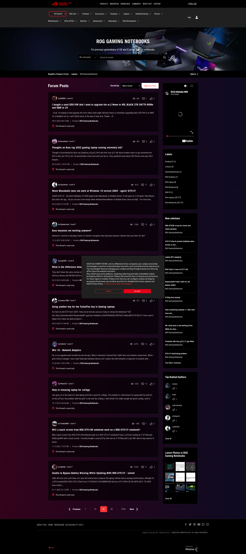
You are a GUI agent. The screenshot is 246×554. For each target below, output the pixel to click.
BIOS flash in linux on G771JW (176, 269)
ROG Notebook (170, 187)
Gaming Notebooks (172, 172)
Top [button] (52, 548)
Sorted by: (114, 85)
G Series (168, 167)
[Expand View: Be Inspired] (65, 14)
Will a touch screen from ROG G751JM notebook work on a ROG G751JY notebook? (96, 429)
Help (189, 17)
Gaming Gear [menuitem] (97, 21)
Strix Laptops (170, 197)
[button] (169, 466)
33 (112, 509)
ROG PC (168, 192)
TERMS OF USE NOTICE (150, 533)
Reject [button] (108, 291)
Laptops (74, 74)
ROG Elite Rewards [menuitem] (129, 21)
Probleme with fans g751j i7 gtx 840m (179, 341)
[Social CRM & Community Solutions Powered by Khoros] (191, 548)
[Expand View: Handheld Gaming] (150, 14)
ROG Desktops (170, 177)
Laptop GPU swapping (173, 257)
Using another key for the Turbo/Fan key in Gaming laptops (83, 306)
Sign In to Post (150, 86)
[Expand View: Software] (91, 14)
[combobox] (132, 57)
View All (168, 498)
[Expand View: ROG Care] (78, 14)
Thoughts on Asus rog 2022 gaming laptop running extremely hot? (87, 147)
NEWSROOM (59, 525)
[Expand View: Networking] (118, 21)
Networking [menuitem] (112, 21)
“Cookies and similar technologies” (118, 284)
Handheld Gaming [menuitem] (142, 14)
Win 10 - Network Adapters (66, 350)
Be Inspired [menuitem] (58, 14)
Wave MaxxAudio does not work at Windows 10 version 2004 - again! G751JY (94, 190)
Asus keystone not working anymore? (71, 230)
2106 (123, 509)
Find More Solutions (173, 363)
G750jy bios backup (172, 297)
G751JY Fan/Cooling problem (176, 353)
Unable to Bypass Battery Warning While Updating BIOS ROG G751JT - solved (93, 473)
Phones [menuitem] (157, 14)
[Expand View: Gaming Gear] (104, 21)
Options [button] (193, 74)
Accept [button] (137, 291)
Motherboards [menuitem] (53, 21)
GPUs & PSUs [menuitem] (69, 21)
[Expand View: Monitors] (89, 21)
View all (168, 438)
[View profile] (54, 98)
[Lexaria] (172, 387)
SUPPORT (157, 4)
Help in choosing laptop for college (71, 389)
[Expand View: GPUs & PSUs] (76, 21)
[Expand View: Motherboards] (60, 21)
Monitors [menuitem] (83, 21)
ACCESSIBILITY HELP (74, 525)
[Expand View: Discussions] (106, 14)
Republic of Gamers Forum (58, 74)
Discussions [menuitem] (99, 14)
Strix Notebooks (171, 203)
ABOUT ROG (42, 525)
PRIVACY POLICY (164, 533)
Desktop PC (169, 162)
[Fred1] (171, 398)
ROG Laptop (169, 182)
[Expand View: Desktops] (119, 14)
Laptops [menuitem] (126, 14)
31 (95, 509)
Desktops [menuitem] (113, 14)
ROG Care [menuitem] (72, 14)
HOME (50, 525)
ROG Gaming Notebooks (89, 121)
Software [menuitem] (85, 14)
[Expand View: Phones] (162, 14)
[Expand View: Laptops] (131, 14)
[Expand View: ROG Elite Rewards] (138, 21)
